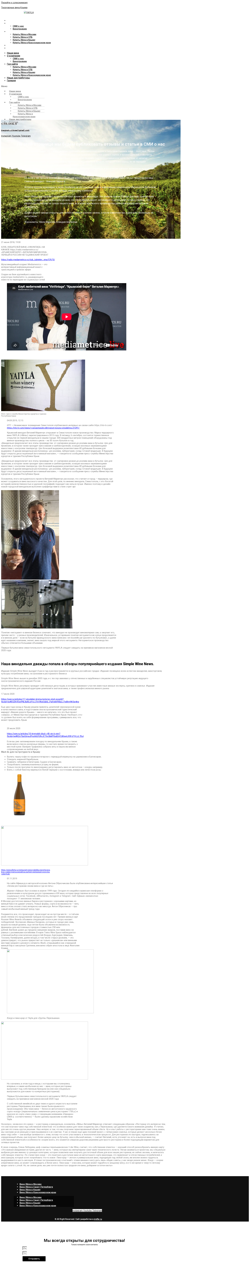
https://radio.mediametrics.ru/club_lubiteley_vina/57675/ (28, 259)
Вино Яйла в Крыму (30, 1189)
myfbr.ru (98, 1219)
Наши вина (13, 20)
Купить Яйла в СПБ (22, 37)
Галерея (11, 48)
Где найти (12, 31)
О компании (13, 23)
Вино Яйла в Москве (31, 1184)
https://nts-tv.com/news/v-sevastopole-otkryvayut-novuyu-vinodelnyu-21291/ (43, 428)
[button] (67, 86)
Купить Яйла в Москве (24, 34)
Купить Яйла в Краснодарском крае (32, 42)
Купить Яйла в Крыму (24, 40)
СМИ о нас (18, 26)
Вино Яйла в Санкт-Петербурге (36, 1187)
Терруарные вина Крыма (14, 7)
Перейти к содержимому (14, 2)
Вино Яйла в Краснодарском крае (38, 1192)
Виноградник (20, 29)
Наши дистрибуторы (18, 45)
